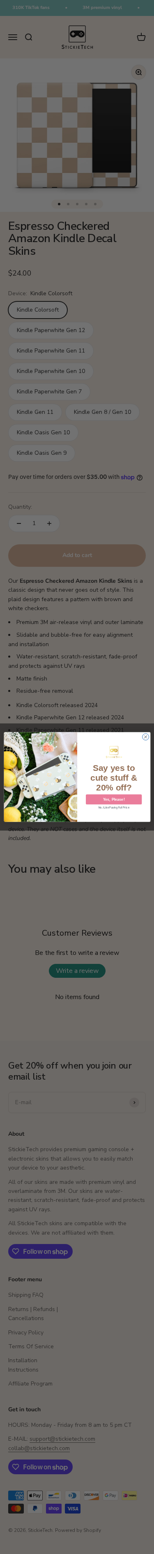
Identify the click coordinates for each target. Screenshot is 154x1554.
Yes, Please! (113, 799)
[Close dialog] (145, 737)
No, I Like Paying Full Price (114, 807)
